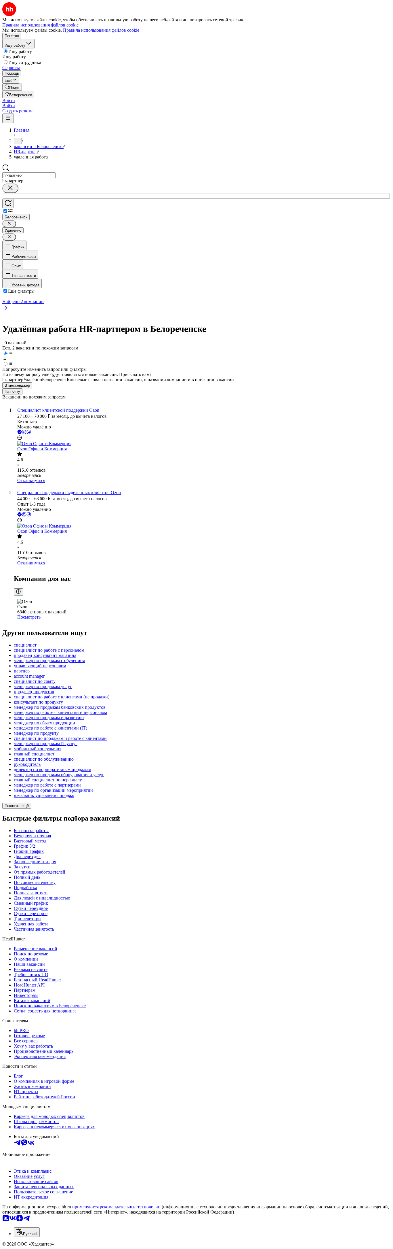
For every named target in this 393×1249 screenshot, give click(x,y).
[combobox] (29, 175)
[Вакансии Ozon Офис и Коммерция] (202, 443)
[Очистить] (10, 188)
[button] (8, 100)
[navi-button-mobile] (8, 118)
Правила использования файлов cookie (101, 30)
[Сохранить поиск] (8, 203)
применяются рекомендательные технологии (116, 1206)
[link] (12, 87)
